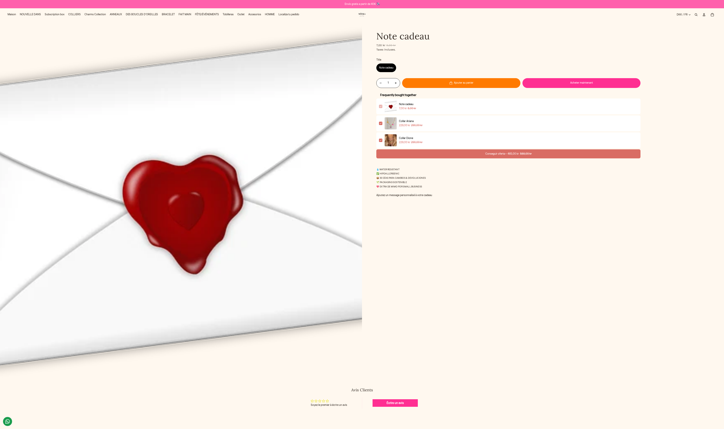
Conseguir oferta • (508, 154)
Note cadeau (406, 104)
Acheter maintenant (581, 83)
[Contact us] (7, 421)
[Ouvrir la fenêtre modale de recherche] (696, 15)
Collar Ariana (406, 121)
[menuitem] (12, 15)
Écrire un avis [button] (395, 403)
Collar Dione (406, 138)
